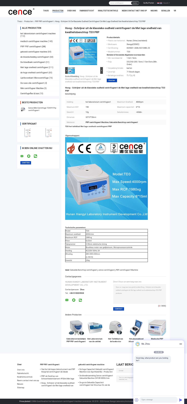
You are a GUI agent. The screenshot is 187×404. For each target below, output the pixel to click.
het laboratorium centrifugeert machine (38, 33)
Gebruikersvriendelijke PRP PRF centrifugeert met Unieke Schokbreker (76, 340)
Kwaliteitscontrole (108, 11)
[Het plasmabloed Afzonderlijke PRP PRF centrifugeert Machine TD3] (136, 328)
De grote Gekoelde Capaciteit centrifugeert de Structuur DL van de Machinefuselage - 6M (95, 384)
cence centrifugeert (106, 270)
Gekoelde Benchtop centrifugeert (83, 270)
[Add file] (136, 400)
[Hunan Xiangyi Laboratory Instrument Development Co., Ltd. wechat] (37, 156)
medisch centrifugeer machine (33, 41)
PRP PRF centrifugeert (44, 21)
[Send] (181, 400)
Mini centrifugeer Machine (32, 88)
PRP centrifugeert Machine (127, 270)
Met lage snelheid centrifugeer (34, 67)
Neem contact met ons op (134, 11)
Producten (57, 11)
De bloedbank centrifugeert (32, 62)
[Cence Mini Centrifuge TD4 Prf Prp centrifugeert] (22, 109)
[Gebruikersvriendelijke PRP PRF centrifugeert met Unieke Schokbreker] (76, 328)
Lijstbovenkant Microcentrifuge (34, 78)
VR (175, 11)
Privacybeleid (24, 401)
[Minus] (180, 343)
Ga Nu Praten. (148, 3)
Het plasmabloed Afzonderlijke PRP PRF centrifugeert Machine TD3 (136, 340)
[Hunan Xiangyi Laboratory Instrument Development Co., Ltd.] (21, 11)
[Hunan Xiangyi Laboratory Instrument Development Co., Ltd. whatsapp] (30, 156)
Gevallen (165, 11)
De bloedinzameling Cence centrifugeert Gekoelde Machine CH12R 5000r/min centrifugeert (96, 377)
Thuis (46, 11)
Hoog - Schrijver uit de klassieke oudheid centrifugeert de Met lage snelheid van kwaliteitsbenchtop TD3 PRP (83, 79)
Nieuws (154, 11)
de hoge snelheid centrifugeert (34, 72)
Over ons (71, 11)
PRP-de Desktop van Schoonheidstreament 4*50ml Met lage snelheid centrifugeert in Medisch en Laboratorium (57, 377)
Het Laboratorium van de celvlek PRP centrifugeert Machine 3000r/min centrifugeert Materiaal (95, 340)
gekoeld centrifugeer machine (33, 52)
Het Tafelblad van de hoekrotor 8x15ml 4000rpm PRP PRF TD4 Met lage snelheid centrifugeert (115, 340)
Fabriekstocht (87, 11)
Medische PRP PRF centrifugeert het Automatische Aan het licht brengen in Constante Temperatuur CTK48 (157, 340)
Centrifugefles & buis (29, 93)
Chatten (111, 80)
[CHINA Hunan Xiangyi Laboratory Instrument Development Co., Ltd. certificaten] (27, 132)
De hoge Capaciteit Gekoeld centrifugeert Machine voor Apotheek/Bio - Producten (97, 370)
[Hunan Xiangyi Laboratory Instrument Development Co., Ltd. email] (23, 156)
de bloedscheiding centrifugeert (34, 57)
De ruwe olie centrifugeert (32, 83)
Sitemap (20, 388)
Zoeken (135, 3)
